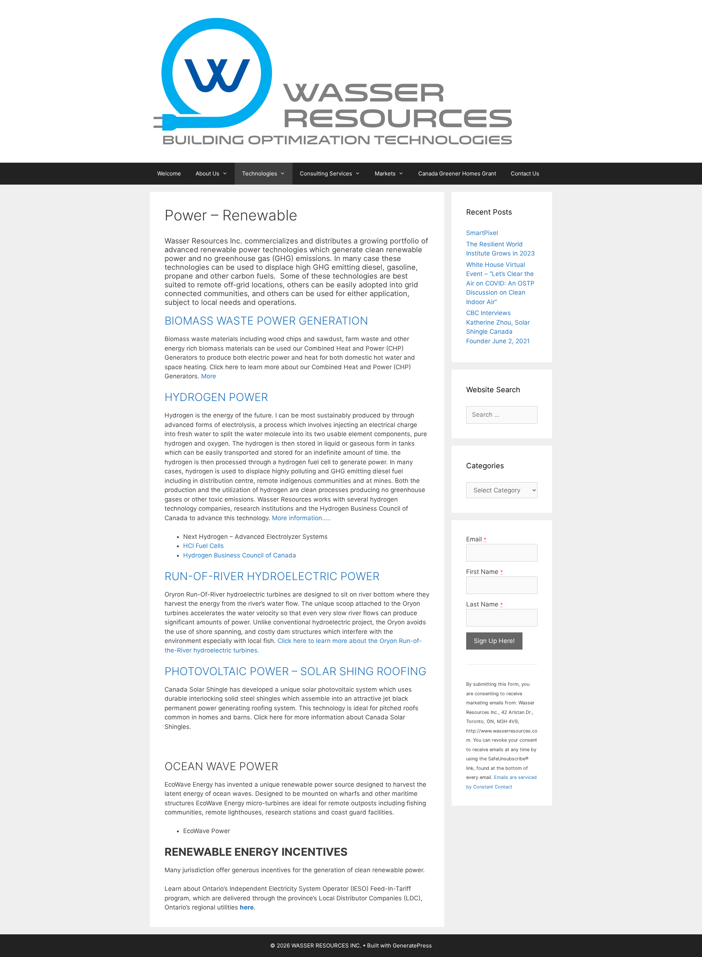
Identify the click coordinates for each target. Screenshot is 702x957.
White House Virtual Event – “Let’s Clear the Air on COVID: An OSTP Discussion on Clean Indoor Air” (500, 283)
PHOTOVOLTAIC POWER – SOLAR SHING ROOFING (295, 671)
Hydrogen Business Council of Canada (239, 555)
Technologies (259, 173)
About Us (207, 173)
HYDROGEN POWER (216, 397)
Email (476, 539)
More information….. (301, 518)
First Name (484, 571)
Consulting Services (326, 173)
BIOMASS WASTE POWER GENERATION (266, 320)
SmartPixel (482, 233)
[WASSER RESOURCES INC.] (333, 80)
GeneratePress (412, 945)
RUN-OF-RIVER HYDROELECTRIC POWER (272, 576)
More (208, 376)
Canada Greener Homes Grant (457, 173)
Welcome (169, 173)
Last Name (484, 604)
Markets (385, 173)
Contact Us (525, 173)
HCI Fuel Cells (203, 545)
